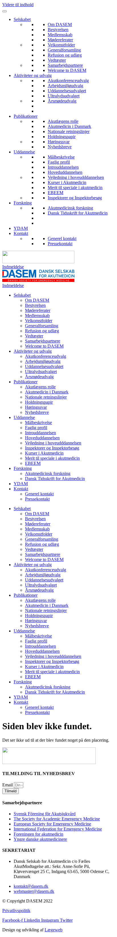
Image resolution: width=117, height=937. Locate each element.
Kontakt (21, 233)
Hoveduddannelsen (65, 172)
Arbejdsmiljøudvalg (65, 85)
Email (8, 784)
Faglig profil (59, 162)
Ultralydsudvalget (64, 95)
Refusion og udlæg (65, 55)
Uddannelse (24, 151)
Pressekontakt (60, 243)
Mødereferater (60, 39)
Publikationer (25, 116)
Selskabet (22, 19)
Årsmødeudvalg (62, 101)
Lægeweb (53, 929)
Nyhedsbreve (60, 146)
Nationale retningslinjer (68, 131)
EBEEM (55, 192)
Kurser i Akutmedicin (67, 182)
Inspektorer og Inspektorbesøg (75, 197)
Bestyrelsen (58, 29)
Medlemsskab (60, 34)
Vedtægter (57, 60)
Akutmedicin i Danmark (69, 126)
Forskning (23, 202)
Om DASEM (60, 24)
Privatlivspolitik (16, 910)
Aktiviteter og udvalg (33, 75)
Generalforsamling (64, 50)
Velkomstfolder (61, 44)
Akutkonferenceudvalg (68, 80)
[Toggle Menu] (4, 11)
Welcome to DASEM (67, 70)
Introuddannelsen (63, 167)
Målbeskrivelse (61, 157)
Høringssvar (59, 141)
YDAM (21, 228)
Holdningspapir (62, 136)
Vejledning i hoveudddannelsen (76, 177)
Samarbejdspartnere (65, 65)
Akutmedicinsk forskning (70, 208)
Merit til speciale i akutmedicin (75, 187)
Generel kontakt (62, 238)
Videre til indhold (18, 4)
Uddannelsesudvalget (67, 90)
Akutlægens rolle (63, 121)
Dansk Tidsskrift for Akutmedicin (78, 213)
